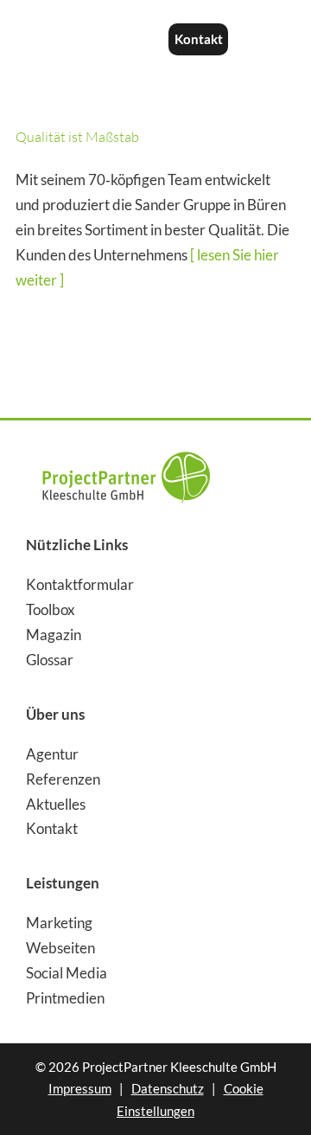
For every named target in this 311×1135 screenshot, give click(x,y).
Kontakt (52, 828)
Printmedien (65, 998)
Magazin (53, 634)
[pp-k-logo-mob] (126, 445)
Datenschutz (167, 1088)
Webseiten (60, 948)
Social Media (66, 973)
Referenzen (63, 779)
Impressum (79, 1088)
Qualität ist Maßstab (77, 136)
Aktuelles (56, 804)
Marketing (59, 923)
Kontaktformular (80, 584)
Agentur (52, 754)
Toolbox (50, 609)
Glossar (49, 660)
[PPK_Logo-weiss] (84, 29)
